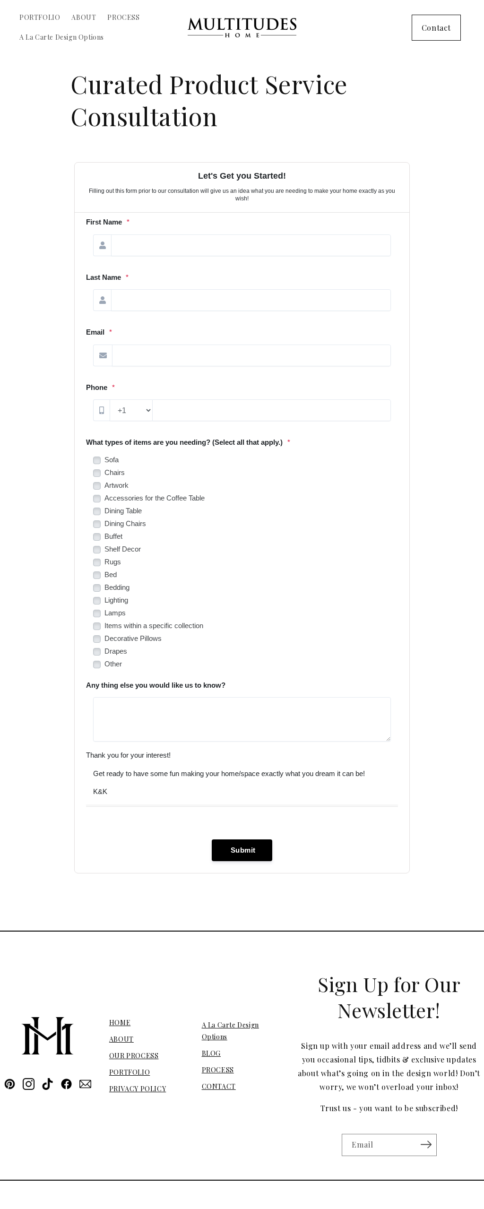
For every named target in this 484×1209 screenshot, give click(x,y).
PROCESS (218, 1069)
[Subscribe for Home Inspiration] (426, 1144)
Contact (436, 28)
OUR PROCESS (134, 1055)
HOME (119, 1022)
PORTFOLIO (129, 1072)
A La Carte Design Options (230, 1030)
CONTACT (219, 1086)
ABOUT (121, 1039)
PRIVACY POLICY (137, 1088)
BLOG (211, 1053)
